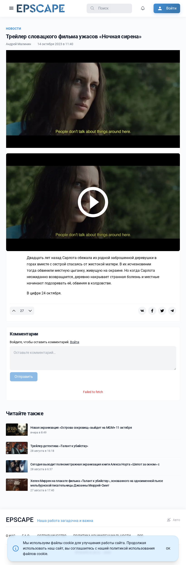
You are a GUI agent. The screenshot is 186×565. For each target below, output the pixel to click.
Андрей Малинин (18, 44)
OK (168, 548)
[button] (11, 8)
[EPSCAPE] (41, 8)
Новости (13, 28)
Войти (74, 342)
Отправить (24, 376)
